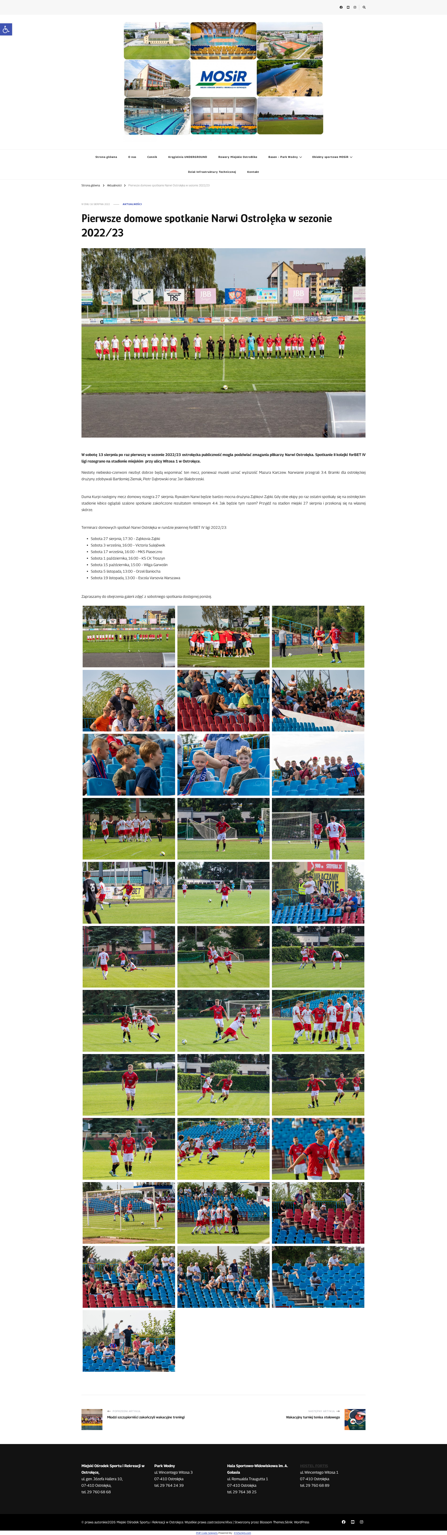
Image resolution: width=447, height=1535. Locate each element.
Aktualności (132, 204)
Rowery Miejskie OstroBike (237, 157)
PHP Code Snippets (207, 1532)
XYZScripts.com (242, 1532)
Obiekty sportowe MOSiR (330, 157)
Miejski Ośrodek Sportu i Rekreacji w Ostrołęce (150, 1522)
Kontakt (253, 172)
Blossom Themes (272, 1522)
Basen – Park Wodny (283, 157)
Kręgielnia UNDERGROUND (187, 157)
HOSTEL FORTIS (314, 1466)
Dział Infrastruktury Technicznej (212, 172)
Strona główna (106, 157)
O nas (132, 157)
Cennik (152, 157)
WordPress (301, 1522)
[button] (6, 29)
